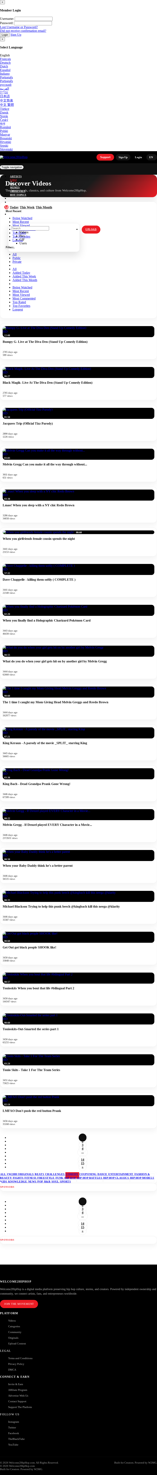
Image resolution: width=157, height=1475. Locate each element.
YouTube (13, 1444)
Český (4, 120)
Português (6, 77)
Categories (14, 1326)
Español (5, 70)
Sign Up (15, 34)
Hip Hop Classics (116, 1177)
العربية (4, 88)
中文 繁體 (7, 104)
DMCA (12, 1369)
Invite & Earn (15, 1384)
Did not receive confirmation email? (23, 30)
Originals (13, 1337)
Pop (40, 1181)
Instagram (18, 202)
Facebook (13, 1433)
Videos (12, 1320)
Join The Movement (19, 1303)
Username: (7, 18)
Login (5, 34)
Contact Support (17, 1401)
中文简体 (6, 100)
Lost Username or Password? (19, 27)
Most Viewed (21, 294)
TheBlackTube (16, 1438)
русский (5, 84)
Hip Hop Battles (90, 1177)
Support (105, 157)
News (32, 1181)
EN (151, 157)
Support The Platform (20, 1407)
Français (5, 59)
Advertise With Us (18, 1395)
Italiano (5, 73)
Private (16, 261)
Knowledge (18, 1181)
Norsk (4, 116)
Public (16, 258)
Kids (4, 1181)
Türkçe (4, 109)
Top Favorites (21, 306)
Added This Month (24, 280)
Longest (17, 309)
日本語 (5, 96)
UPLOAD (91, 229)
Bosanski (6, 138)
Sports (65, 1181)
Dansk (4, 112)
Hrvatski (5, 142)
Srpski (4, 145)
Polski (4, 131)
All (14, 254)
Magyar (5, 134)
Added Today (21, 272)
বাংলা (2, 123)
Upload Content (17, 1343)
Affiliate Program (17, 1389)
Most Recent (20, 291)
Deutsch (5, 62)
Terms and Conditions (20, 1358)
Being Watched (22, 287)
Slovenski (6, 149)
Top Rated (19, 302)
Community (14, 1332)
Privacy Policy (16, 1363)
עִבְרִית (4, 92)
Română (5, 127)
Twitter (12, 1427)
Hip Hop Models (142, 1177)
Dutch (4, 66)
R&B (47, 1181)
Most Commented (24, 298)
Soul (56, 1181)
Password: (6, 23)
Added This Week (24, 276)
